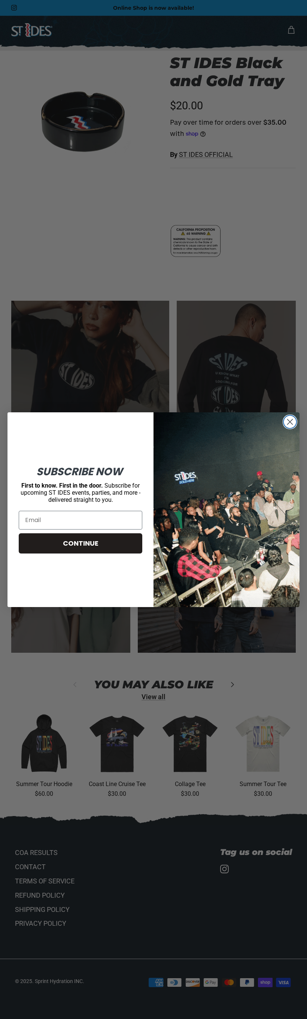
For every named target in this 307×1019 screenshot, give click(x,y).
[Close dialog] (290, 421)
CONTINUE (80, 543)
